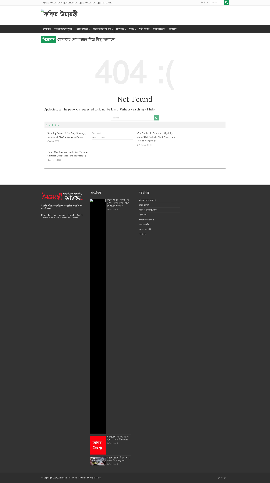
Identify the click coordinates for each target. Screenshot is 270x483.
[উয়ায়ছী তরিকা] (61, 196)
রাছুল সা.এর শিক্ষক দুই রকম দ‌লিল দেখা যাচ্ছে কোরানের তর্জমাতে (118, 203)
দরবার (131, 29)
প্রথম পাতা (47, 29)
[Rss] (202, 2)
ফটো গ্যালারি (144, 29)
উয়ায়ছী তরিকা (95, 478)
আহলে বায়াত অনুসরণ (63, 29)
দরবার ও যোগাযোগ (146, 219)
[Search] (226, 2)
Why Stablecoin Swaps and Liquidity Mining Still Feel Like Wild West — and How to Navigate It (156, 137)
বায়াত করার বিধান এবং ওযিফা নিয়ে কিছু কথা (118, 459)
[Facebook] (205, 2)
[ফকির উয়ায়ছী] (59, 14)
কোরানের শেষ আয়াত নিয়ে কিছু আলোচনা (86, 39)
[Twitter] (207, 2)
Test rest (96, 133)
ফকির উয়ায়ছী (82, 29)
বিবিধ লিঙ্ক (120, 29)
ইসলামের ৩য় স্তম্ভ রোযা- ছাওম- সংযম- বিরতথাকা (118, 438)
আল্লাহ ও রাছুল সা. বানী (102, 29)
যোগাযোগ (172, 29)
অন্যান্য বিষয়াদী (159, 29)
